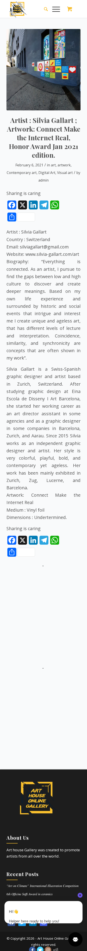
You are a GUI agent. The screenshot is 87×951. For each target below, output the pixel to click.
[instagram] (43, 922)
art (53, 165)
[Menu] (54, 9)
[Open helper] (75, 939)
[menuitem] (43, 9)
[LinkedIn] (33, 922)
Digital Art (46, 172)
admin (43, 180)
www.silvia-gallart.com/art (52, 254)
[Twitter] (22, 922)
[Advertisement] (43, 612)
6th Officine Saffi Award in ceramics (29, 894)
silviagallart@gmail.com (44, 247)
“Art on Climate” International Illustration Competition (42, 886)
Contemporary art (22, 172)
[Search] (43, 9)
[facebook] (11, 922)
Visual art (65, 172)
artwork (64, 165)
